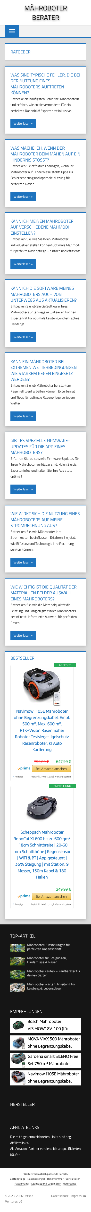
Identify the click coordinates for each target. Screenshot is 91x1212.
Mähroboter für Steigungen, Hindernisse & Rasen (47, 959)
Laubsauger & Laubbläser (46, 1183)
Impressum (78, 1195)
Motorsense (69, 1183)
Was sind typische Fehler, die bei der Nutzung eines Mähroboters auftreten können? (45, 84)
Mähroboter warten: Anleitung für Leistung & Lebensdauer (51, 986)
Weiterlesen (22, 123)
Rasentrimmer (55, 1179)
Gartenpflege (17, 1179)
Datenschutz (59, 1195)
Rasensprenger (36, 1179)
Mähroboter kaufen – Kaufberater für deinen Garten (53, 973)
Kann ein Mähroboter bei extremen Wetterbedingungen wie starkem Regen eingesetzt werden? (43, 370)
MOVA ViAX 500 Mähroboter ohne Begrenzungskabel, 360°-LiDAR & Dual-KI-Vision (54, 1046)
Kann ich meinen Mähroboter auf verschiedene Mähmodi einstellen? (42, 227)
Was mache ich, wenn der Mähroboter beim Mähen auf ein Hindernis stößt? (45, 154)
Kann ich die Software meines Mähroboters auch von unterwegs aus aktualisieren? (43, 294)
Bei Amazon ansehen (51, 769)
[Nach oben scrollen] (83, 1204)
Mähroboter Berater (45, 13)
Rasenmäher (22, 1183)
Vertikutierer (73, 1179)
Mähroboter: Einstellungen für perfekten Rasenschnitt (48, 946)
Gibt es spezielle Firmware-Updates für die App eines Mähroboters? (40, 446)
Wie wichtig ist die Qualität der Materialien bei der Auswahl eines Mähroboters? (43, 593)
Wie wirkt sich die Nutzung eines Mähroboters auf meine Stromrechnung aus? (45, 519)
